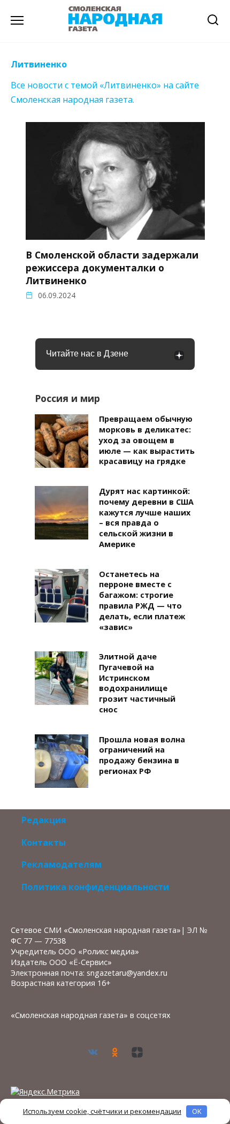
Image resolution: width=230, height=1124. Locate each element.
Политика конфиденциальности (95, 887)
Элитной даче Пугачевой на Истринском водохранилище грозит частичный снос (137, 683)
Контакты (43, 842)
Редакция (43, 820)
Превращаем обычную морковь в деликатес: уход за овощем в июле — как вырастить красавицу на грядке (147, 440)
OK (197, 1111)
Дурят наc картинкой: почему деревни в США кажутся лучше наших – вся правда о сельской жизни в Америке (146, 517)
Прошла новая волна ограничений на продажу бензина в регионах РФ (142, 755)
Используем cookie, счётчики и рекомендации (102, 1111)
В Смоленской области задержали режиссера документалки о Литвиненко (112, 267)
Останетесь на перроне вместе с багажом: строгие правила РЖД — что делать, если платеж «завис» (142, 600)
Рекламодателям (61, 864)
